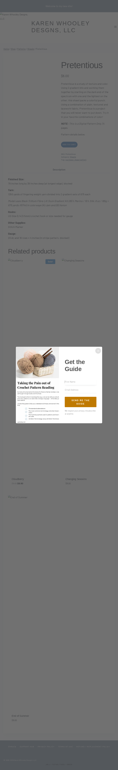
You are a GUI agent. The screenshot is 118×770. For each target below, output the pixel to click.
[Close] (98, 351)
